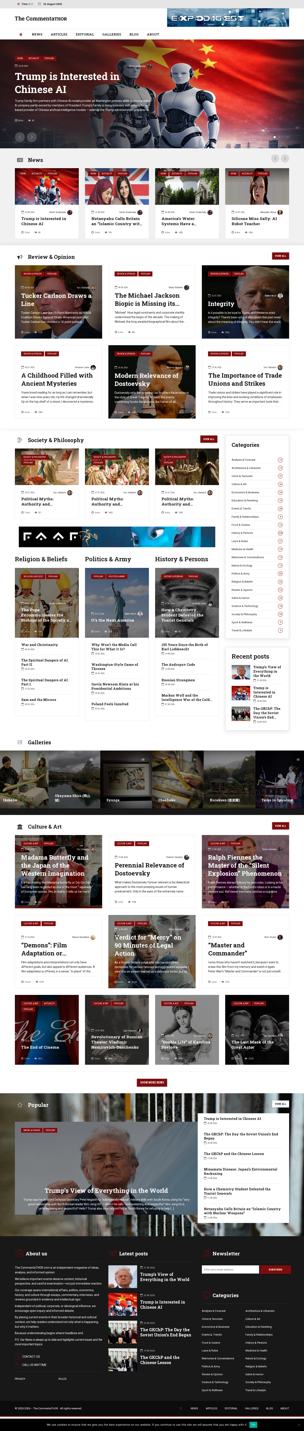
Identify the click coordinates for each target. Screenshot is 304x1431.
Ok (253, 1424)
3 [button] (279, 137)
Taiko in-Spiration (225, 800)
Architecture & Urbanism (257, 468)
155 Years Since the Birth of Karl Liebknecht (185, 646)
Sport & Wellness (256, 622)
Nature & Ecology (257, 565)
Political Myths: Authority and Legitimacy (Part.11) (41, 504)
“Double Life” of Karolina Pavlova (185, 1044)
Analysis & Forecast (257, 459)
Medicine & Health (257, 549)
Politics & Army (117, 576)
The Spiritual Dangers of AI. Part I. (45, 682)
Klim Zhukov (270, 937)
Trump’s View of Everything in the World (267, 671)
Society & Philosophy (35, 457)
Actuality (37, 173)
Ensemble (270, 800)
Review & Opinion (33, 273)
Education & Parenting (257, 500)
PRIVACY (20, 1378)
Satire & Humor (257, 598)
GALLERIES (111, 34)
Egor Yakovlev (129, 1030)
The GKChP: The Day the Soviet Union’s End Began (213, 82)
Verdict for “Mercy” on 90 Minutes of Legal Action (148, 945)
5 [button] (287, 137)
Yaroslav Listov (82, 367)
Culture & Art (257, 484)
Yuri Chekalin (276, 66)
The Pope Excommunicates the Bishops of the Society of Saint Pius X (46, 617)
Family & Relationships (256, 516)
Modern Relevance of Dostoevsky (146, 379)
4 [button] (283, 137)
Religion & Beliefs (33, 576)
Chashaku (115, 800)
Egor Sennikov (269, 1036)
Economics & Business (257, 492)
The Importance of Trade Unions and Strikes (245, 379)
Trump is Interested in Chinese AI (43, 221)
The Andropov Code (178, 664)
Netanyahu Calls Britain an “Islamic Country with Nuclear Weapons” (116, 223)
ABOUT (153, 34)
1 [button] (270, 137)
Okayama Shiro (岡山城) (20, 797)
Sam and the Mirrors (38, 699)
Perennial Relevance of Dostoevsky (149, 869)
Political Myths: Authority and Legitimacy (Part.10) (111, 504)
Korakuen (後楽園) (173, 800)
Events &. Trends (212, 1334)
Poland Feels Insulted (109, 704)
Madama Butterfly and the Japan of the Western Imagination (55, 865)
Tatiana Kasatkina (80, 937)
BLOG (134, 34)
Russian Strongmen (178, 680)
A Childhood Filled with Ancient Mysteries (57, 379)
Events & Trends (257, 508)
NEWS (37, 34)
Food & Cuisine (257, 524)
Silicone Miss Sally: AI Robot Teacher (254, 221)
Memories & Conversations (257, 557)
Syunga (61, 800)
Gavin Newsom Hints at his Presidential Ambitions (115, 686)
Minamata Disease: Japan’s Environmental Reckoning (240, 1171)
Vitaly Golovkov (176, 287)
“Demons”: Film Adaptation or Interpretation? (44, 953)
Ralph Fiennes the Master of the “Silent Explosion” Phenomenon (245, 865)
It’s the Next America (112, 620)
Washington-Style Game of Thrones (114, 666)
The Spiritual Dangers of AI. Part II (45, 662)
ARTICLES (59, 34)
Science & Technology (257, 606)
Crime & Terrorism (257, 476)
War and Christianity (39, 644)
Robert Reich (270, 295)
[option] (47, 205)
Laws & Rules (257, 541)
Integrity (221, 304)
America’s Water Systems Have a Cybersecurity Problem (185, 223)
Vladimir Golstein (174, 367)
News (23, 173)
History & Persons (173, 576)
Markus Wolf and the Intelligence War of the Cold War (186, 699)
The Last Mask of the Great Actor (252, 1044)
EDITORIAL (85, 34)
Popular (52, 173)
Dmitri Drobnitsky (57, 212)
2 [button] (275, 137)
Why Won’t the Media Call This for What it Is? (114, 646)
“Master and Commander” (227, 949)
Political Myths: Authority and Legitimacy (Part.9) (181, 504)
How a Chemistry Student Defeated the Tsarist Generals (182, 615)
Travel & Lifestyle (256, 630)
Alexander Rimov (268, 212)
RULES (63, 1378)
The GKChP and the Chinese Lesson (234, 1153)
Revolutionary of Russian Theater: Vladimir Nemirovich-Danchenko (116, 1042)
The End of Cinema (40, 1047)
